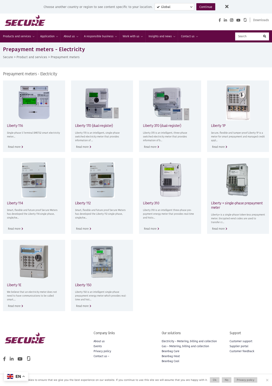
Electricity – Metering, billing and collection (189, 341)
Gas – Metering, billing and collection (185, 346)
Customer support (241, 341)
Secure (8, 57)
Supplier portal (239, 346)
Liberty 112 (83, 203)
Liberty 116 (15, 125)
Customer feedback (242, 351)
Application (47, 36)
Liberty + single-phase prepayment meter (237, 205)
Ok (214, 379)
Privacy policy (102, 351)
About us (69, 36)
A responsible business (98, 36)
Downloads (261, 20)
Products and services (17, 36)
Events (98, 346)
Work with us (131, 36)
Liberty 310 (151, 203)
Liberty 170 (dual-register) (94, 125)
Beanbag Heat (171, 356)
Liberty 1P (218, 125)
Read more (14, 147)
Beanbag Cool (170, 361)
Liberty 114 (15, 203)
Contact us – (101, 356)
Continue (205, 6)
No (227, 379)
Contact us (188, 36)
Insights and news (160, 36)
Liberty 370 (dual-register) (162, 125)
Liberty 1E (14, 285)
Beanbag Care (170, 351)
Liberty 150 (83, 285)
